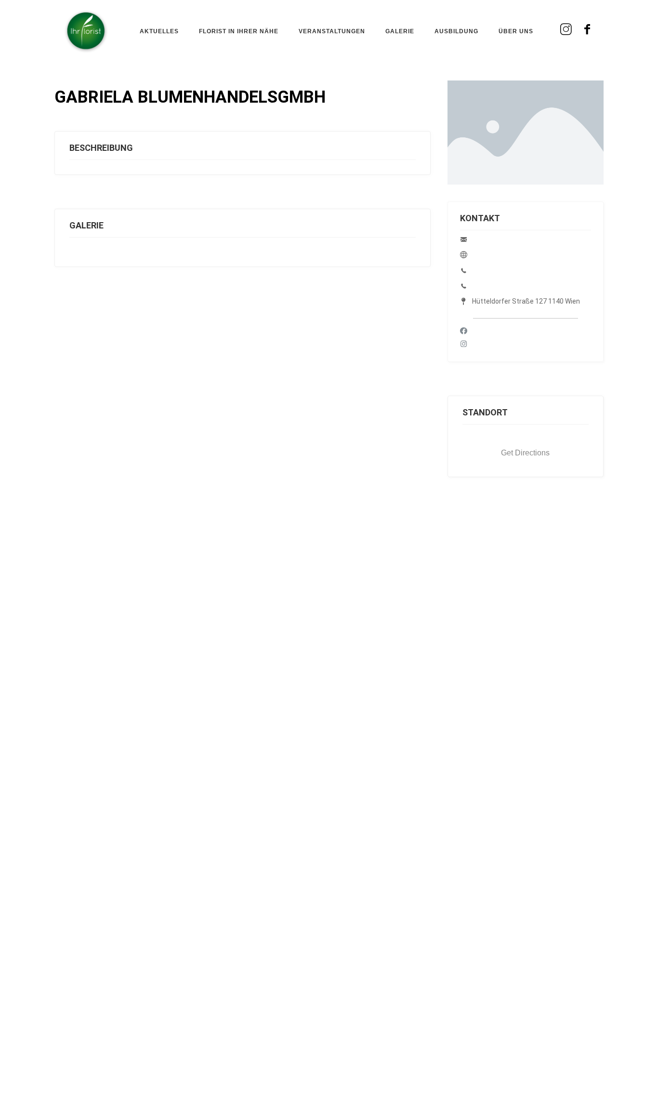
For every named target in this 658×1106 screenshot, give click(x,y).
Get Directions (525, 453)
